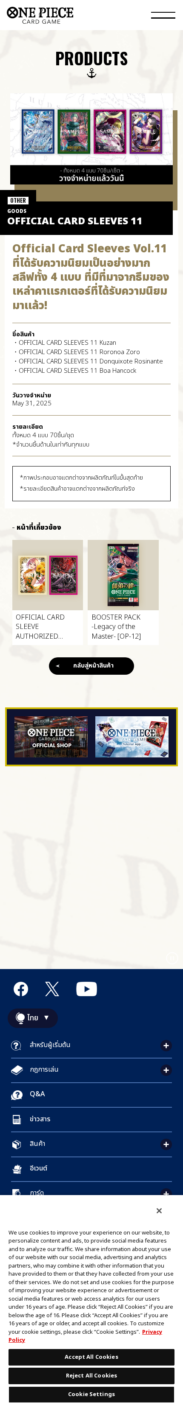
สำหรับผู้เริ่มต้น (50, 1045)
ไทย (32, 1018)
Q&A (37, 1094)
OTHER (18, 200)
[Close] (159, 1210)
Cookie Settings (91, 1394)
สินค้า (37, 1144)
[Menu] (163, 16)
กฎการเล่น (44, 1069)
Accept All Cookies (91, 1357)
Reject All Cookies (91, 1375)
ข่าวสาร (40, 1119)
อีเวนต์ (38, 1168)
